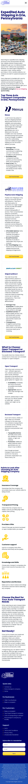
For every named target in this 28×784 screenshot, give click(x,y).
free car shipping (21, 89)
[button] (25, 3)
